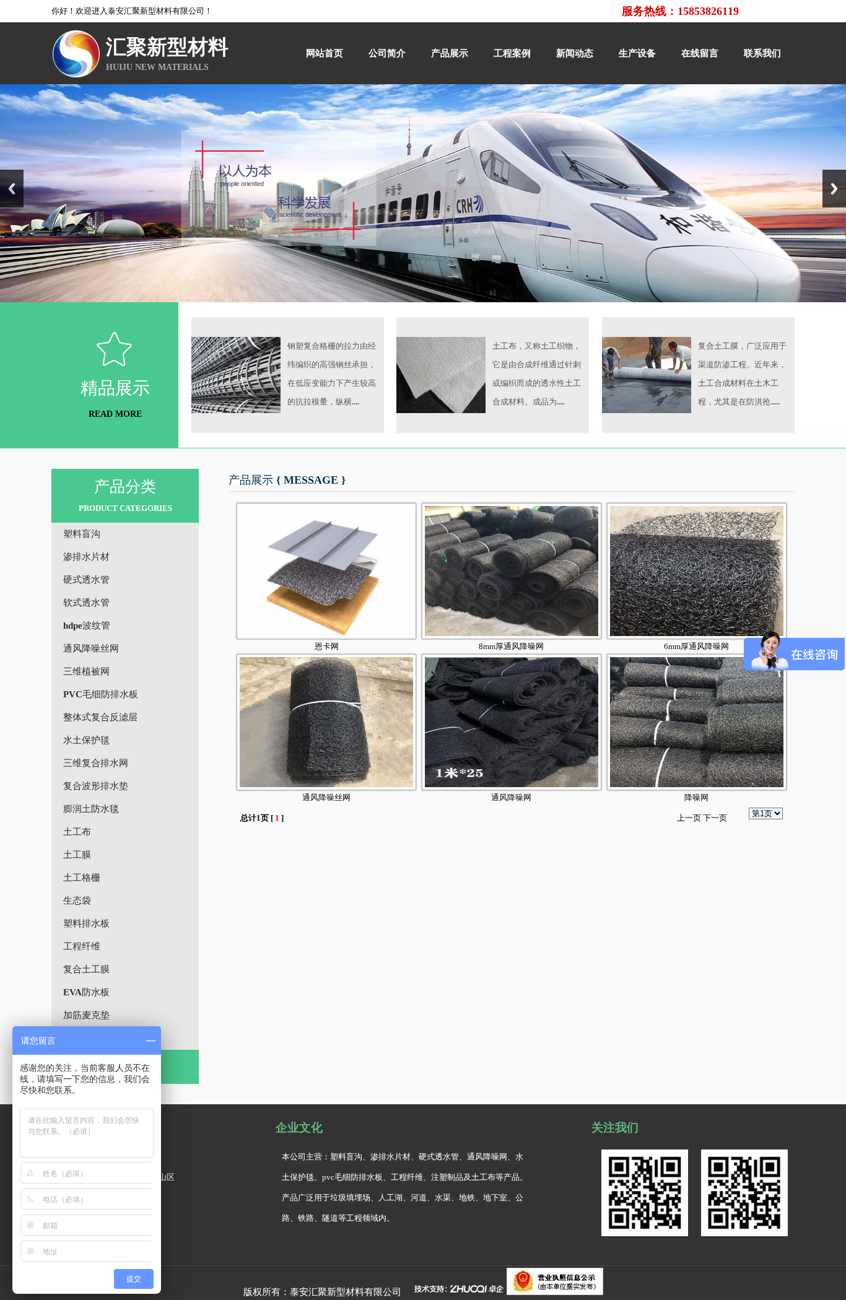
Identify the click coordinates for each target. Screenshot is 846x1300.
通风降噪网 (511, 797)
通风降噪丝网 (91, 648)
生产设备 (637, 53)
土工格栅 (81, 878)
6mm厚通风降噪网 (696, 646)
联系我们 (762, 53)
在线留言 (699, 53)
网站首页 (324, 53)
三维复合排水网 (95, 763)
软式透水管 (86, 603)
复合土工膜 (86, 969)
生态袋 (77, 900)
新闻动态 (574, 53)
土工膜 (77, 855)
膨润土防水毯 (91, 809)
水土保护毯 (86, 740)
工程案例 (512, 53)
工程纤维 (81, 946)
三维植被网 (86, 671)
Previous (12, 188)
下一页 (715, 817)
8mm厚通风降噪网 (511, 646)
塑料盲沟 (81, 534)
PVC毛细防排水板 (100, 694)
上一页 (689, 817)
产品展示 (449, 53)
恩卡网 (327, 646)
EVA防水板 (86, 992)
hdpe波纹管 (86, 625)
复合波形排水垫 (95, 786)
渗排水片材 (86, 557)
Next (834, 188)
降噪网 (696, 797)
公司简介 (387, 53)
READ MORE (115, 414)
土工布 (77, 832)
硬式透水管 (86, 580)
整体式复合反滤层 (100, 717)
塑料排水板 (86, 923)
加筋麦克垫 (86, 1015)
